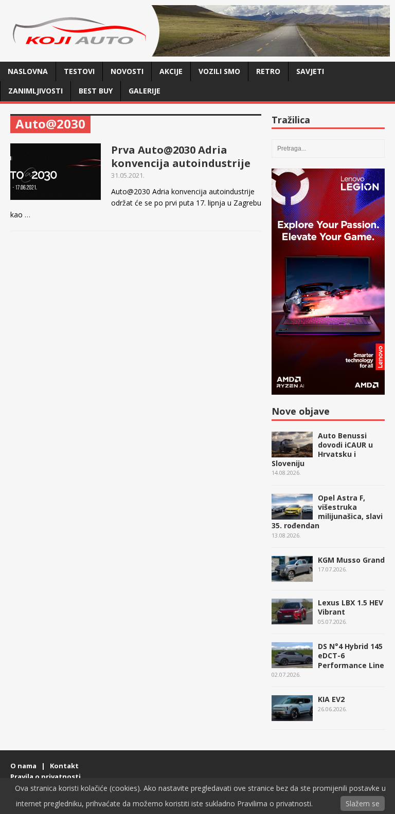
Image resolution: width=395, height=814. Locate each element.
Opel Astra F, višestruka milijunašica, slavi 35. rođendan (327, 512)
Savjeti (310, 71)
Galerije (144, 91)
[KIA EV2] (292, 715)
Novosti (127, 71)
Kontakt (64, 765)
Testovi (79, 71)
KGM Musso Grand (351, 560)
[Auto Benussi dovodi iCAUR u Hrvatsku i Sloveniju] (292, 451)
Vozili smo (219, 71)
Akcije (171, 71)
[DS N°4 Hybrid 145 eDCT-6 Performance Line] (292, 663)
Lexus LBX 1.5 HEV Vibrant (350, 607)
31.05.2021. (128, 175)
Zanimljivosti (35, 91)
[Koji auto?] (82, 50)
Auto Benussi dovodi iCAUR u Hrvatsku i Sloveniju (322, 450)
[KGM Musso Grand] (292, 576)
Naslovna (28, 71)
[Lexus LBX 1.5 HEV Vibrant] (292, 619)
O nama (23, 765)
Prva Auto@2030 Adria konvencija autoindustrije (180, 156)
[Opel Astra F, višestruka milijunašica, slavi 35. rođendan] (292, 514)
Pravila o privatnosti (45, 776)
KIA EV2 (331, 699)
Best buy (96, 91)
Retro (268, 71)
